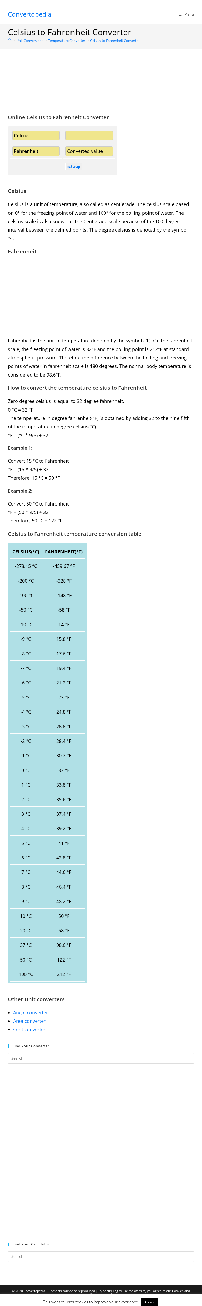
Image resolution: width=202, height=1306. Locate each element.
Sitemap (101, 1300)
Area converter (29, 1021)
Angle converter (30, 1012)
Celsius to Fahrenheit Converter (115, 40)
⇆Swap (73, 166)
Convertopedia (29, 14)
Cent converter (29, 1029)
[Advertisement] (101, 88)
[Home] (9, 40)
